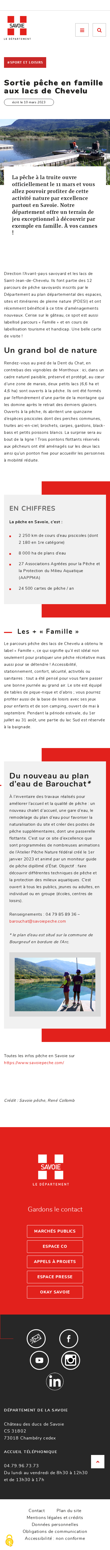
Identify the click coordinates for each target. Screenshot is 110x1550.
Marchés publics (55, 1231)
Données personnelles (55, 1525)
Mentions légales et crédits (55, 1518)
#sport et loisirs (25, 62)
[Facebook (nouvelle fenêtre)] (68, 1338)
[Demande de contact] (36, 1338)
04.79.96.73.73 (21, 1466)
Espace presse (55, 1277)
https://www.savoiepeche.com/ (34, 1063)
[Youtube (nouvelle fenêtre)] (39, 1360)
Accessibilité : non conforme (55, 1538)
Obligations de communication (55, 1531)
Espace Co (55, 1247)
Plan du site (69, 1511)
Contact (37, 1511)
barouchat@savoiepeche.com (37, 921)
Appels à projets (55, 1262)
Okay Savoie (55, 1292)
